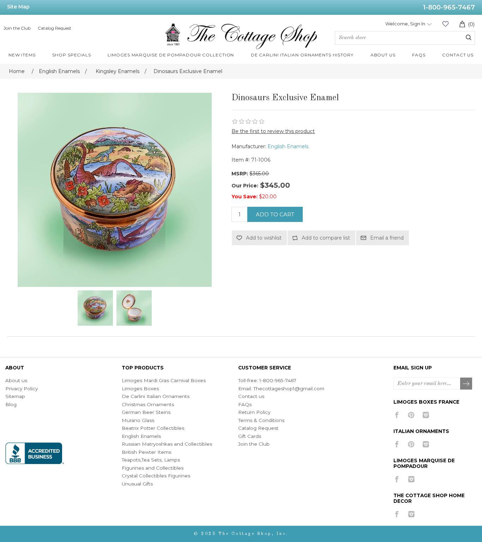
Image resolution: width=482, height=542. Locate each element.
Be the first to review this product (273, 131)
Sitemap (15, 396)
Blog (11, 404)
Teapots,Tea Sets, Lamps (151, 460)
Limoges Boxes (140, 388)
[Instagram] (425, 415)
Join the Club (17, 28)
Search (468, 37)
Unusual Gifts (137, 484)
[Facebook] (396, 415)
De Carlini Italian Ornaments (155, 396)
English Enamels (287, 146)
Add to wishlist (264, 238)
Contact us (251, 396)
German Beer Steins (146, 412)
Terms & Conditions (261, 420)
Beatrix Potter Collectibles (153, 428)
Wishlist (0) (445, 24)
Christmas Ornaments (148, 404)
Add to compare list (326, 238)
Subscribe (466, 384)
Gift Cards (249, 436)
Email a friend (387, 238)
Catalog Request (54, 28)
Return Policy (254, 412)
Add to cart (275, 214)
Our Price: (244, 185)
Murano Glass (138, 420)
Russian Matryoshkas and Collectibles (167, 444)
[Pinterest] (411, 415)
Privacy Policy (21, 388)
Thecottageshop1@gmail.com (288, 388)
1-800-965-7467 (449, 7)
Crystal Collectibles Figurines (156, 475)
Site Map (18, 7)
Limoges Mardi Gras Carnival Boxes (164, 380)
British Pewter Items (146, 452)
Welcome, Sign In (405, 23)
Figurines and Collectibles (152, 468)
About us (16, 380)
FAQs (245, 404)
